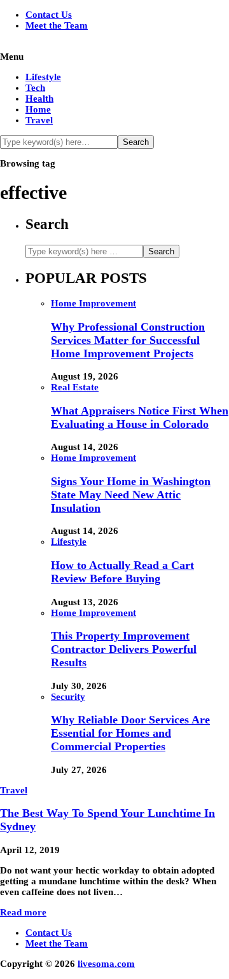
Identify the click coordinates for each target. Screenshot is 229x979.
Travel (39, 120)
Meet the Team (56, 25)
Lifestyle (43, 77)
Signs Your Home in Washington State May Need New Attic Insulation (131, 494)
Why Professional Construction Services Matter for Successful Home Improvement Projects (128, 340)
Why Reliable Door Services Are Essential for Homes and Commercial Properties (130, 733)
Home (38, 109)
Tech (35, 88)
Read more (23, 912)
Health (39, 98)
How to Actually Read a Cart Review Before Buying (122, 572)
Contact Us (48, 15)
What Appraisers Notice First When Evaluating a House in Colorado (139, 417)
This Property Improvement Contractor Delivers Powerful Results (124, 649)
